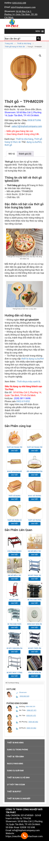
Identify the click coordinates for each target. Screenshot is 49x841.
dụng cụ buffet (34, 142)
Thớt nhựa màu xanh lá (28, 381)
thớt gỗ (8, 145)
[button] (40, 55)
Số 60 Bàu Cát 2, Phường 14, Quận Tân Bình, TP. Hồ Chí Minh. (20, 14)
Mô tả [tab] (12, 153)
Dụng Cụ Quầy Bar (15, 771)
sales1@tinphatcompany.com (27, 126)
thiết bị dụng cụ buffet (32, 358)
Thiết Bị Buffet (14, 792)
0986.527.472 (31, 710)
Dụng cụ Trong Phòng (17, 750)
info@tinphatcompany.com (23, 7)
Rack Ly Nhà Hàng (15, 764)
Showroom (23, 692)
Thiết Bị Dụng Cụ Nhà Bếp (18, 799)
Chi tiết (14, 451)
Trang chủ (9, 43)
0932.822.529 (24, 696)
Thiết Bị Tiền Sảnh (15, 757)
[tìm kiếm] (38, 38)
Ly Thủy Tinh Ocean (16, 785)
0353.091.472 (31, 715)
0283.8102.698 (19, 3)
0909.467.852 (33, 722)
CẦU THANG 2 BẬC (14, 551)
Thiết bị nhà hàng (24, 43)
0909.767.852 (31, 728)
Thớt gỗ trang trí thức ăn (15, 47)
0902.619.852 (23, 401)
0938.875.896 (34, 120)
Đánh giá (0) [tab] (25, 153)
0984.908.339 (30, 706)
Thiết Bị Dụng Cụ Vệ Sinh (18, 778)
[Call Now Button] (24, 835)
